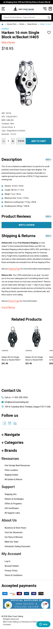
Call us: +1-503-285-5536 (16, 397)
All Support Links (12, 513)
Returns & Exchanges (14, 499)
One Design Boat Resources (17, 465)
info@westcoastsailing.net (17, 402)
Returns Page (13, 301)
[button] (26, 604)
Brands (11, 450)
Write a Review (8, 42)
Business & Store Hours (15, 528)
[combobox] (26, 17)
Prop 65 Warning (8, 307)
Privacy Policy (11, 570)
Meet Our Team (11, 542)
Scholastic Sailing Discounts (17, 546)
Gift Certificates (12, 508)
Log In (7, 561)
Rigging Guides (11, 475)
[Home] (3, 24)
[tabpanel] (13, 349)
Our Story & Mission (14, 537)
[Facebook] (4, 423)
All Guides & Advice (13, 479)
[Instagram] (9, 423)
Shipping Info (11, 494)
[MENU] (3, 8)
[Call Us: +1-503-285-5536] (45, 8)
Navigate (12, 434)
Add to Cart (38, 141)
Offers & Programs (13, 503)
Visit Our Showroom (14, 532)
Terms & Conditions (13, 575)
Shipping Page (14, 269)
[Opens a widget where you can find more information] (43, 624)
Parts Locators (11, 470)
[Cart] (50, 8)
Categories (14, 442)
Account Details (12, 566)
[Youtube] (15, 423)
